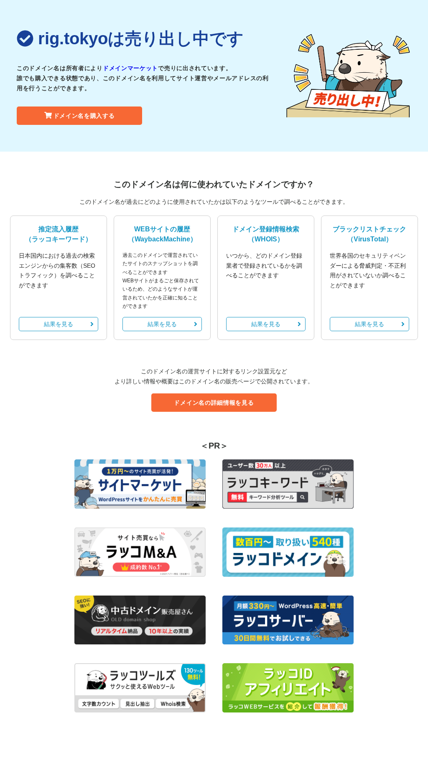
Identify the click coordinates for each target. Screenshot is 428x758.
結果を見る (58, 324)
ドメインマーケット (130, 68)
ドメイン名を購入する (84, 115)
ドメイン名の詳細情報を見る (214, 402)
